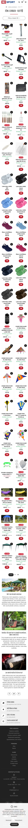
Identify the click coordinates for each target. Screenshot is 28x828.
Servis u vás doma (11, 715)
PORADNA (14, 743)
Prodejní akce (14, 763)
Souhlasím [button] (14, 824)
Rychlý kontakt (14, 795)
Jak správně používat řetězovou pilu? (14, 673)
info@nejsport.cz (14, 790)
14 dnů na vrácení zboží (12, 720)
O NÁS (14, 752)
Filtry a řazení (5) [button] (13, 18)
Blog (14, 746)
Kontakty (14, 759)
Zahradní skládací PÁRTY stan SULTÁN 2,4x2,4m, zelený (21, 558)
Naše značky (14, 761)
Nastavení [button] (8, 820)
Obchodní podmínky (14, 733)
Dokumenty (14, 755)
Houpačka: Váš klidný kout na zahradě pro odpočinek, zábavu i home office (14, 634)
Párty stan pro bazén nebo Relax (14, 594)
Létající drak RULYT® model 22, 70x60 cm (21, 415)
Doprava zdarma (10, 702)
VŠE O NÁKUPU (14, 728)
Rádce (14, 748)
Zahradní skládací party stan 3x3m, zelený (7, 557)
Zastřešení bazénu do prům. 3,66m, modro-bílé (7, 528)
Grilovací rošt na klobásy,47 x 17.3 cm (21, 128)
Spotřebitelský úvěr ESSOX (14, 739)
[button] (7, 43)
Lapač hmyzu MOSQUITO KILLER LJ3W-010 (7, 330)
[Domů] (8, 2)
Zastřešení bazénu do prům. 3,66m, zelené (21, 528)
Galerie (14, 757)
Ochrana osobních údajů (14, 735)
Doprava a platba (14, 731)
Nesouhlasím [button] (18, 820)
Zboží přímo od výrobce (12, 708)
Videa (14, 765)
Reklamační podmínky (14, 737)
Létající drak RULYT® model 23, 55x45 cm (7, 444)
